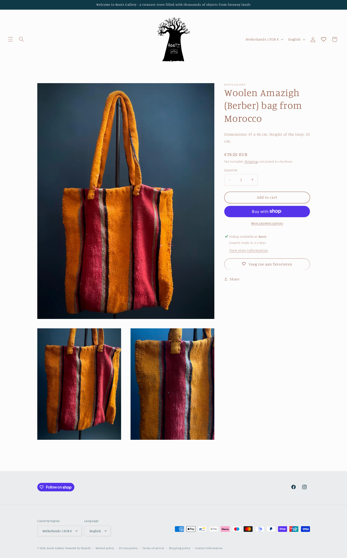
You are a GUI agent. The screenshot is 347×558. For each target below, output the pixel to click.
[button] (10, 39)
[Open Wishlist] (323, 39)
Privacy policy (128, 548)
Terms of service (153, 548)
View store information (248, 250)
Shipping (251, 161)
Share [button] (234, 279)
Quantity (230, 170)
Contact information (209, 548)
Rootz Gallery (55, 548)
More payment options (267, 223)
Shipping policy (179, 548)
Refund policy (105, 548)
